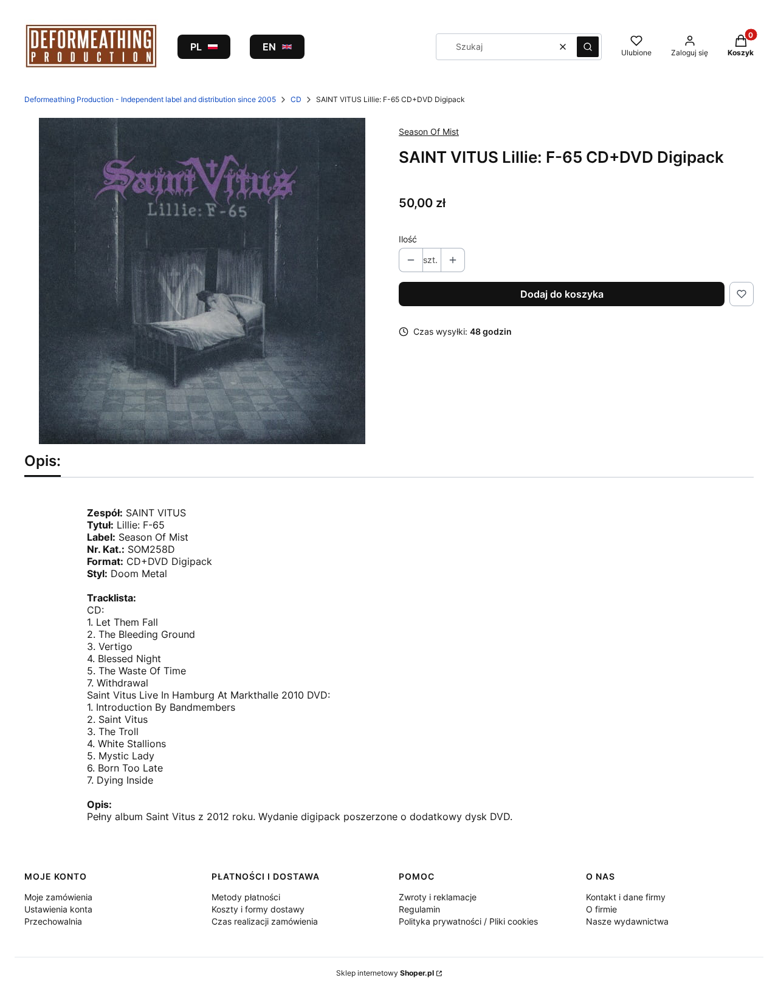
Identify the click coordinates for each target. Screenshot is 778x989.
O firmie (601, 909)
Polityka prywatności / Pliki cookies (468, 921)
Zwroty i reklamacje (438, 897)
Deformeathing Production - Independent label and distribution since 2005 (150, 99)
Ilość (408, 239)
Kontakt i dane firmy (626, 897)
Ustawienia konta (58, 909)
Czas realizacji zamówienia (265, 921)
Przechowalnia (53, 921)
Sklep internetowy (385, 972)
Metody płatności (246, 897)
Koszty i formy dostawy (258, 909)
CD (296, 99)
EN (269, 47)
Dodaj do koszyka (562, 294)
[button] (588, 46)
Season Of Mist (429, 131)
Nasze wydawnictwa (627, 921)
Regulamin (419, 909)
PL (196, 47)
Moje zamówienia (58, 897)
